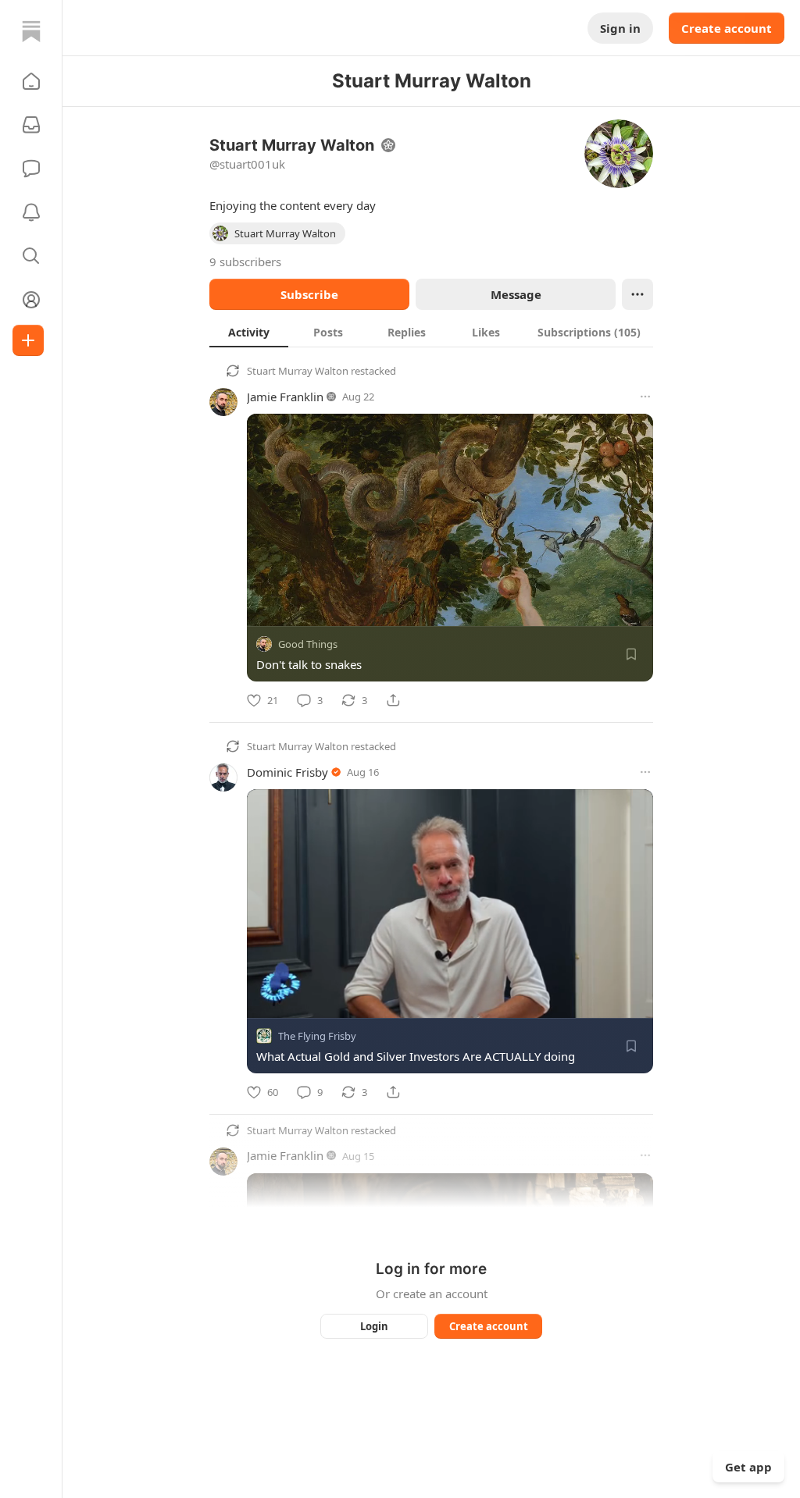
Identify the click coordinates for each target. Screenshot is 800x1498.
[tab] (248, 331)
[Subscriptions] (31, 125)
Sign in (620, 28)
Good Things (308, 644)
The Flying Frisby (317, 1036)
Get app (748, 1467)
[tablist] (431, 331)
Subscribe (309, 294)
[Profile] (31, 299)
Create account (726, 28)
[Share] (393, 700)
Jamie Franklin (285, 396)
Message (516, 294)
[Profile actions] (637, 294)
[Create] (28, 340)
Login (374, 1326)
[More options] (645, 396)
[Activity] (31, 212)
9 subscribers (245, 261)
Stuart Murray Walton (297, 371)
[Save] (631, 654)
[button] (31, 81)
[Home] (31, 31)
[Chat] (31, 168)
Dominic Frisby (287, 772)
